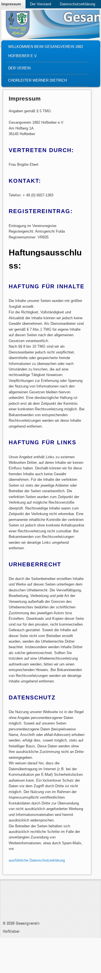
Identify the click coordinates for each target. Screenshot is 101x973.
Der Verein (19, 68)
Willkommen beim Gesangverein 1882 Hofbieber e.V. (45, 51)
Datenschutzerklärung (77, 4)
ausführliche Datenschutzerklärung (37, 860)
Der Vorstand (40, 4)
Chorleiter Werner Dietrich (37, 80)
